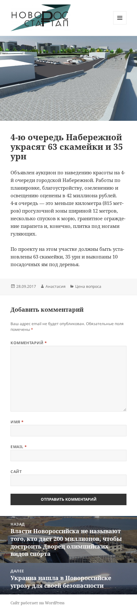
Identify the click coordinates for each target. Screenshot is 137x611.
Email (19, 446)
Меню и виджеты (119, 24)
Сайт (16, 471)
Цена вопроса (88, 286)
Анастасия (56, 286)
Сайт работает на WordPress (37, 603)
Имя (17, 422)
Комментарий (29, 343)
